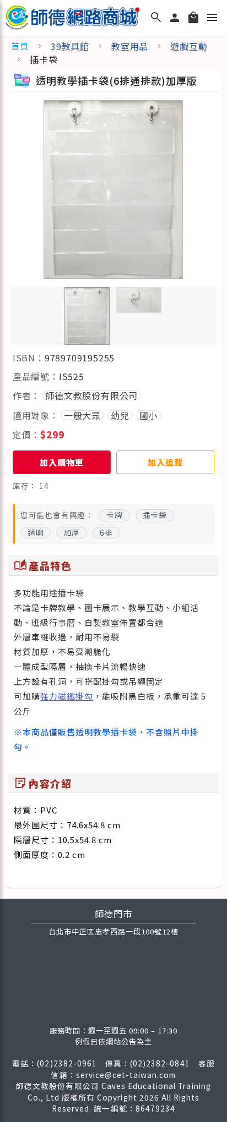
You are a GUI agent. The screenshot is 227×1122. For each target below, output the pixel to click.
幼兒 (120, 415)
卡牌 (114, 514)
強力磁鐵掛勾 (66, 696)
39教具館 (70, 46)
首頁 (20, 46)
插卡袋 (155, 514)
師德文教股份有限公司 (91, 395)
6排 (106, 532)
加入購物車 (61, 462)
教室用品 (129, 46)
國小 (148, 415)
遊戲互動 (188, 46)
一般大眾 (82, 415)
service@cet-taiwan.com (126, 1074)
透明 (36, 532)
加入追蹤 (165, 462)
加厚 (71, 532)
